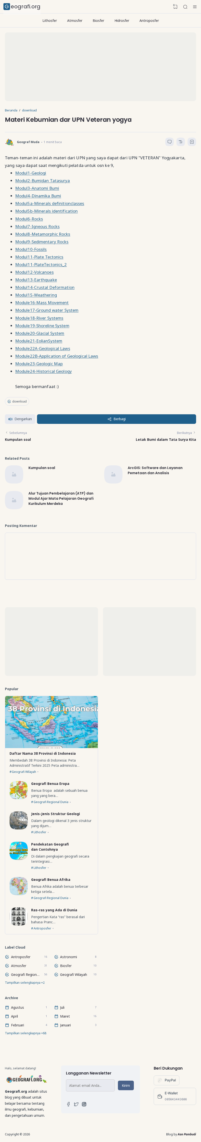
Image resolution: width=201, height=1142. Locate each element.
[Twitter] (76, 1105)
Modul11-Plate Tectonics (39, 257)
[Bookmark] (192, 142)
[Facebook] (68, 1105)
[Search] (185, 7)
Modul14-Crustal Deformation (45, 287)
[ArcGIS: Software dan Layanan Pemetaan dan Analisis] (113, 482)
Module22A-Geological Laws (42, 348)
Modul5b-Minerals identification (46, 211)
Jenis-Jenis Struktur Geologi (55, 813)
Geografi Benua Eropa (50, 783)
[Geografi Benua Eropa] (19, 798)
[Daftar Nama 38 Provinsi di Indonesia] (51, 746)
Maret (65, 1016)
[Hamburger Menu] (195, 7)
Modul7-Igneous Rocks (37, 226)
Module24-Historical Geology (43, 371)
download (19, 401)
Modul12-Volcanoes (34, 272)
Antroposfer (149, 20)
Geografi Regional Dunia (51, 802)
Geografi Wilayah (24, 772)
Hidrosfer (121, 20)
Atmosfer (74, 20)
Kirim (126, 1085)
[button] (20, 419)
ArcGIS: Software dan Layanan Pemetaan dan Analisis (155, 470)
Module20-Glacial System (39, 333)
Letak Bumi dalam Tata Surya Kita (166, 439)
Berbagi (119, 418)
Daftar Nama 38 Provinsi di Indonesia (43, 753)
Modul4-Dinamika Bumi (38, 196)
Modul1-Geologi (30, 173)
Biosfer (98, 20)
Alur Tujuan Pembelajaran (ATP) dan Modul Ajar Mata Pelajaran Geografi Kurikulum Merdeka (61, 498)
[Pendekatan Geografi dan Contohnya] (19, 858)
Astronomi (68, 956)
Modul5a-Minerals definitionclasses (49, 203)
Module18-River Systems (39, 318)
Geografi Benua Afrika (50, 879)
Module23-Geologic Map (39, 363)
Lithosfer (49, 20)
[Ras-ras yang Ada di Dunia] (19, 924)
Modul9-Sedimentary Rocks (42, 241)
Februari (17, 1025)
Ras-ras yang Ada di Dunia (54, 909)
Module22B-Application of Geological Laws (56, 356)
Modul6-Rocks (29, 219)
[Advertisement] (100, 66)
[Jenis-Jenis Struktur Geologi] (19, 828)
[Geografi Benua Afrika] (19, 894)
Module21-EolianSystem (38, 341)
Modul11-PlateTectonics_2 (41, 264)
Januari (65, 1025)
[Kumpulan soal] (14, 482)
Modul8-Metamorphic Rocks (42, 234)
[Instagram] (84, 1105)
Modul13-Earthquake (36, 279)
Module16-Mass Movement (42, 302)
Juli (62, 1007)
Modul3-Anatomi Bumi (37, 188)
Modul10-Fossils (31, 249)
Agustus (17, 1007)
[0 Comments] (169, 141)
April (14, 1016)
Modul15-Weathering (36, 295)
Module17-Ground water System (46, 310)
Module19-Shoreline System (42, 325)
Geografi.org (23, 6)
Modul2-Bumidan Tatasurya (42, 180)
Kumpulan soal (18, 439)
